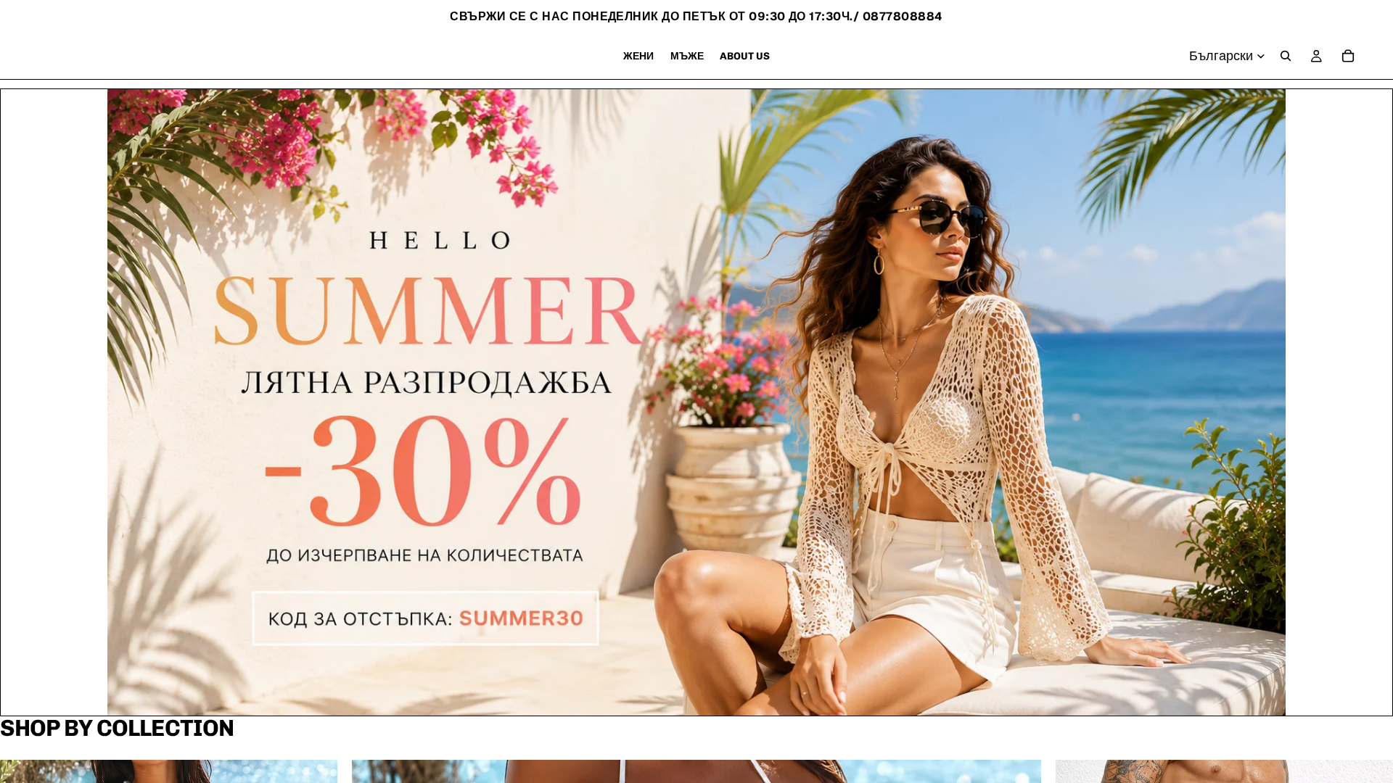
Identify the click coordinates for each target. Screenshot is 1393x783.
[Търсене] (1286, 56)
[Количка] (1348, 56)
